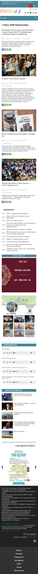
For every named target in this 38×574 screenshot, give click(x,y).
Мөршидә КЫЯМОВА (20, 83)
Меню (5, 18)
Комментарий (26, 38)
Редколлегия (19, 557)
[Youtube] (30, 13)
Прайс (19, 564)
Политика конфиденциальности (11, 530)
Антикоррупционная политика (10, 523)
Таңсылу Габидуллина (20, 190)
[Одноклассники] (5, 49)
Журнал (19, 550)
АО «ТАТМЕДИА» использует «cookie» (13, 525)
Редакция (19, 553)
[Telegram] (35, 13)
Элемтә (19, 567)
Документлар (19, 570)
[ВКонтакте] (3, 49)
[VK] (25, 13)
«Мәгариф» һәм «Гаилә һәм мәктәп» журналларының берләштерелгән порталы (17, 2)
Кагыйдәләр (19, 560)
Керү (36, 9)
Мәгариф (17, 38)
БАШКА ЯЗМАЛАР (19, 256)
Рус (34, 6)
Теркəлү (31, 9)
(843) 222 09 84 (31, 537)
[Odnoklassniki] (33, 13)
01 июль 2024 (8, 38)
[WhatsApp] (10, 49)
